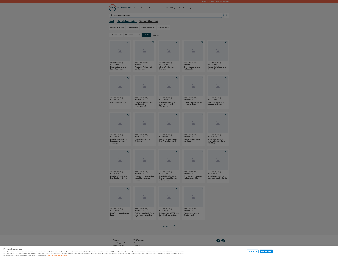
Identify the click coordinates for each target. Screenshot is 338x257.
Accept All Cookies (266, 251)
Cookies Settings (253, 251)
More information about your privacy (58, 255)
